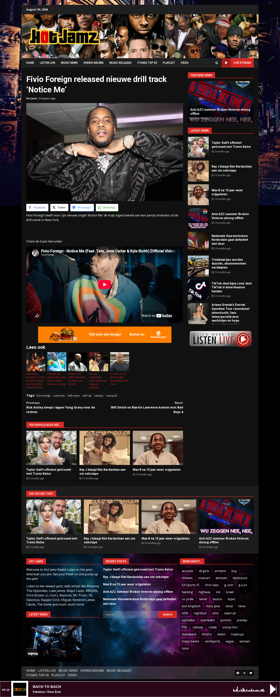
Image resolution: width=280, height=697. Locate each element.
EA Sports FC (191, 585)
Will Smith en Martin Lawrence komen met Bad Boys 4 (147, 407)
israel (230, 592)
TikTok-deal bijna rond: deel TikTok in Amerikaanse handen (198, 289)
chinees (187, 578)
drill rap (87, 395)
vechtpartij (212, 641)
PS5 (184, 627)
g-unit (228, 585)
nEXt (185, 613)
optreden (188, 620)
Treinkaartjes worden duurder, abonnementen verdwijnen (198, 266)
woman (244, 641)
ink (218, 592)
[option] (221, 102)
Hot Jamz (31, 98)
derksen (221, 578)
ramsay (198, 627)
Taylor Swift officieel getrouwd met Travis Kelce (51, 448)
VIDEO (185, 62)
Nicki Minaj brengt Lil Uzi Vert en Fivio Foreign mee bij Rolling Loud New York (35, 380)
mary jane (213, 606)
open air (230, 613)
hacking (187, 592)
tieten (221, 634)
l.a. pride (188, 599)
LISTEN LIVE (47, 62)
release (98, 395)
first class (212, 585)
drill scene (74, 395)
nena (241, 606)
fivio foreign (43, 395)
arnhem (220, 571)
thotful (207, 634)
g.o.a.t (242, 585)
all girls (204, 571)
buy (234, 571)
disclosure (240, 578)
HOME (30, 62)
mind (229, 606)
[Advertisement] (188, 33)
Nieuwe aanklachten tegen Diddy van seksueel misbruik (98, 380)
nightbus (200, 613)
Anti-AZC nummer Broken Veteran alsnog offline (198, 218)
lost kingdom (191, 606)
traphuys (237, 634)
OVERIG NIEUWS (93, 62)
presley (242, 620)
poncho (225, 620)
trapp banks (190, 641)
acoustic (187, 571)
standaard (189, 634)
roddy (213, 627)
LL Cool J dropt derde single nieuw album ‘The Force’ (119, 379)
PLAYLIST (169, 62)
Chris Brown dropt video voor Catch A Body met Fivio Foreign (56, 379)
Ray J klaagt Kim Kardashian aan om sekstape (104, 448)
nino (215, 613)
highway (204, 592)
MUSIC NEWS (69, 62)
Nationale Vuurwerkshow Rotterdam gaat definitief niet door (198, 242)
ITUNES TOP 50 (147, 62)
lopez (231, 599)
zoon (185, 648)
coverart (204, 578)
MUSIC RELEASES (120, 62)
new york (111, 395)
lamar (203, 599)
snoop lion (230, 627)
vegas (230, 641)
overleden (208, 620)
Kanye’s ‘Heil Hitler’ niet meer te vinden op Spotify (76, 379)
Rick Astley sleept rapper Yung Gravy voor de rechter (60, 407)
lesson (217, 599)
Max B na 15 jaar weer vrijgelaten (158, 448)
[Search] (216, 63)
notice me (59, 395)
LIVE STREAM (242, 62)
